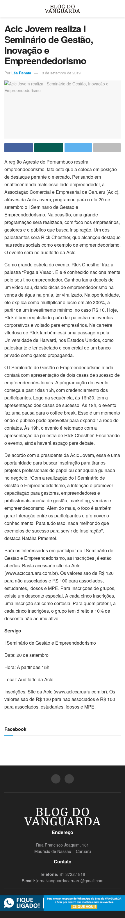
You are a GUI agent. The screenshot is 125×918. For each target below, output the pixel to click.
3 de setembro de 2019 (61, 73)
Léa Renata (21, 73)
